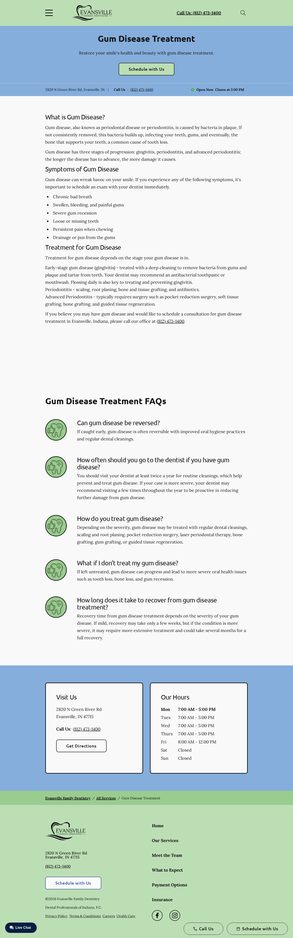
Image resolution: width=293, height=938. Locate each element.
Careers (109, 916)
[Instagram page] (174, 915)
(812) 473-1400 (141, 89)
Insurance (162, 899)
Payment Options (169, 884)
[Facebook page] (157, 915)
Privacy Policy (56, 916)
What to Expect (167, 870)
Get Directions (81, 746)
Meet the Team (167, 855)
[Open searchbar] (243, 13)
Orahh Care (126, 916)
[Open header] (50, 13)
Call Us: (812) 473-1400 (199, 12)
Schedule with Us (147, 69)
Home (158, 825)
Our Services (165, 840)
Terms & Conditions (85, 916)
